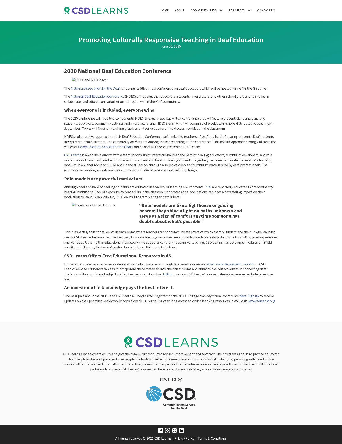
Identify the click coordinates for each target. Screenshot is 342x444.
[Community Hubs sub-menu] (221, 10)
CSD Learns (72, 155)
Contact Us (266, 10)
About (180, 10)
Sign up (253, 296)
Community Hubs (203, 10)
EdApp (168, 274)
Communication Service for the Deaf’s (105, 147)
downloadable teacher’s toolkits (230, 264)
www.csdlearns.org (261, 301)
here (243, 296)
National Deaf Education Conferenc (97, 96)
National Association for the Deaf (95, 88)
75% (208, 187)
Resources (237, 10)
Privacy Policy (184, 438)
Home (164, 10)
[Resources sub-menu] (250, 10)
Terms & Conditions (212, 438)
